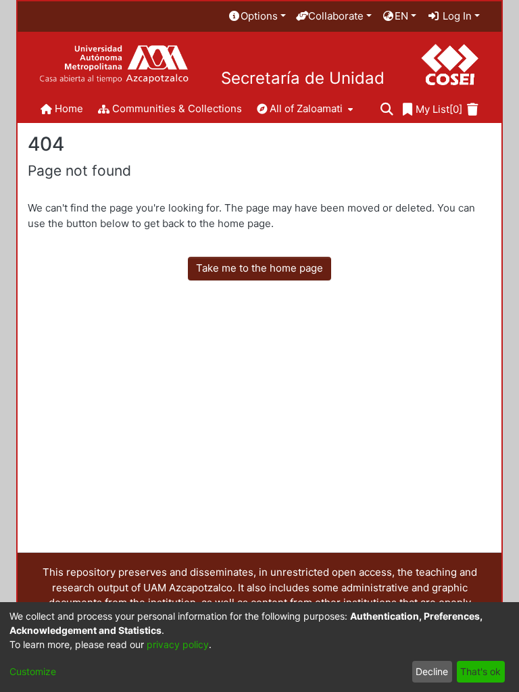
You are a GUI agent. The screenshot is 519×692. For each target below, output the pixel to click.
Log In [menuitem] (456, 15)
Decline (432, 671)
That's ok (480, 671)
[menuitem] (257, 16)
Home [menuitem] (69, 108)
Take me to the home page (259, 268)
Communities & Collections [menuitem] (177, 108)
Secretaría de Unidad (303, 78)
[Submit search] (387, 110)
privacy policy (178, 644)
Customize (32, 671)
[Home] (114, 64)
